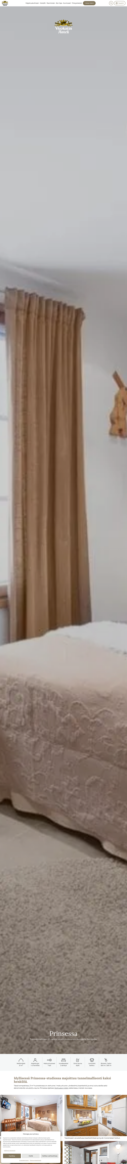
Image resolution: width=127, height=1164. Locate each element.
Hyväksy (12, 1156)
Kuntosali (67, 3)
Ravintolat (51, 3)
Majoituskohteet (32, 3)
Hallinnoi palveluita (9, 1150)
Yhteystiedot (77, 3)
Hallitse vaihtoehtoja (49, 1156)
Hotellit (43, 3)
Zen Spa (59, 3)
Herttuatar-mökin (61, 1088)
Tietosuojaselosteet (35, 1160)
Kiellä (31, 1156)
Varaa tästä (89, 3)
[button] (111, 3)
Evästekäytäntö (24, 1160)
